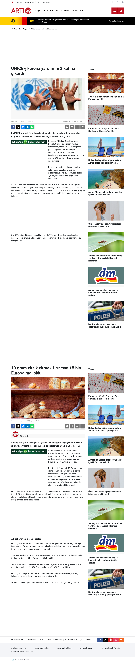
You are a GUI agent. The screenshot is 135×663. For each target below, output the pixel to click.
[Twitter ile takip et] (105, 640)
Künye (41, 640)
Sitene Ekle (46, 2)
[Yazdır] (67, 127)
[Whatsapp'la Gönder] (32, 127)
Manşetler (19, 2)
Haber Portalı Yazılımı (22, 660)
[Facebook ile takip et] (100, 640)
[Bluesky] (23, 127)
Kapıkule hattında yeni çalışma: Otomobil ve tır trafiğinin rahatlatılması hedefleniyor (64, 21)
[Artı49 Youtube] (123, 2)
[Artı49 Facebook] (112, 2)
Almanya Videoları (42, 648)
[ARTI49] (21, 11)
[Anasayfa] (12, 2)
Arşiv (38, 2)
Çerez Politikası (85, 640)
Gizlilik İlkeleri (57, 640)
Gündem (74, 11)
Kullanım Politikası (71, 640)
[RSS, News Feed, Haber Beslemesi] (121, 640)
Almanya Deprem (86, 648)
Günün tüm (116, 21)
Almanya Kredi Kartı (64, 648)
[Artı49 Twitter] (117, 2)
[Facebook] (13, 127)
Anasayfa (17, 29)
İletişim (48, 640)
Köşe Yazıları (41, 11)
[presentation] (18, 21)
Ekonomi (65, 11)
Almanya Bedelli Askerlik (111, 648)
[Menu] (114, 11)
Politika (54, 11)
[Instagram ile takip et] (116, 640)
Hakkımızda (32, 640)
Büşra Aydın (24, 436)
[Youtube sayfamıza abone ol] (110, 640)
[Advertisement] (67, 48)
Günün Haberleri (29, 2)
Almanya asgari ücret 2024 (23, 652)
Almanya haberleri (19, 648)
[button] (72, 127)
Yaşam (25, 29)
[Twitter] (18, 127)
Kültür (83, 11)
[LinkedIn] (27, 127)
